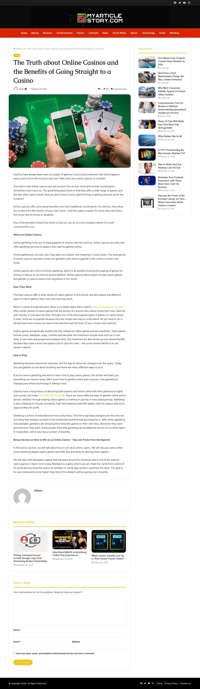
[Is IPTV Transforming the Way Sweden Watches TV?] (147, 154)
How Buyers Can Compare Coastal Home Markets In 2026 (171, 61)
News (105, 32)
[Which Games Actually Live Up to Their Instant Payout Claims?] (109, 541)
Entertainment (64, 32)
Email (17, 641)
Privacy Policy (171, 683)
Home (24, 32)
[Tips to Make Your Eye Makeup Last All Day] (147, 168)
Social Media (119, 32)
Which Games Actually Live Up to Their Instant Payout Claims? (108, 557)
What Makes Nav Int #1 (170, 136)
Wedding (174, 32)
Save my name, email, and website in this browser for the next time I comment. (55, 653)
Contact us (185, 683)
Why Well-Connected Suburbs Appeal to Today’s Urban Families (171, 91)
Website (76, 641)
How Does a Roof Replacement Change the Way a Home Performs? (171, 76)
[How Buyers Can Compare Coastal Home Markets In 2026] (147, 62)
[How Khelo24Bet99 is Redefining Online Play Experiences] (69, 539)
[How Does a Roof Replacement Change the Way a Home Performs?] (147, 77)
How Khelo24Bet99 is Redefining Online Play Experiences (69, 554)
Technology (148, 32)
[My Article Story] (100, 18)
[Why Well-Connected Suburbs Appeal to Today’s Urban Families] (147, 92)
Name (17, 630)
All (24, 48)
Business (47, 32)
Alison (38, 490)
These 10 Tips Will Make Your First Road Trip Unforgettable (171, 124)
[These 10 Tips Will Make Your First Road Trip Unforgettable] (147, 124)
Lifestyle (93, 32)
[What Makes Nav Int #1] (147, 140)
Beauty (35, 32)
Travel (162, 32)
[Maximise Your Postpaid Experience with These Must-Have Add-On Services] (147, 180)
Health (80, 32)
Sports (134, 32)
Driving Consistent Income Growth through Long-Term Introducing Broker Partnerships (30, 558)
